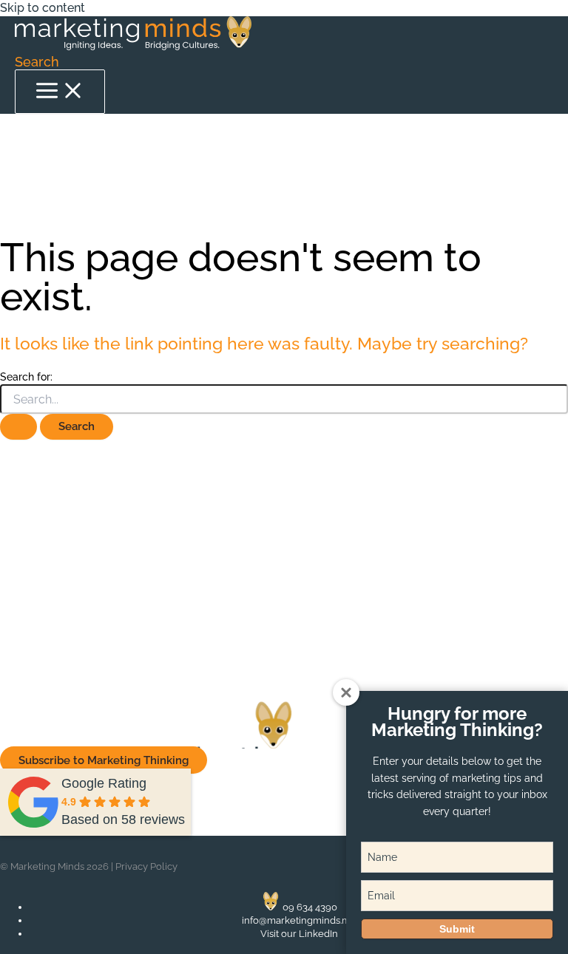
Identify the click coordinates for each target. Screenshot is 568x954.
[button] (37, 61)
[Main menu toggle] (60, 91)
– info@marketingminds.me (127, 610)
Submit (457, 929)
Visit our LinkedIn (299, 933)
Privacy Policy (146, 866)
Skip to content (42, 8)
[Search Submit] (18, 427)
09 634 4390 (310, 907)
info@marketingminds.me (299, 920)
